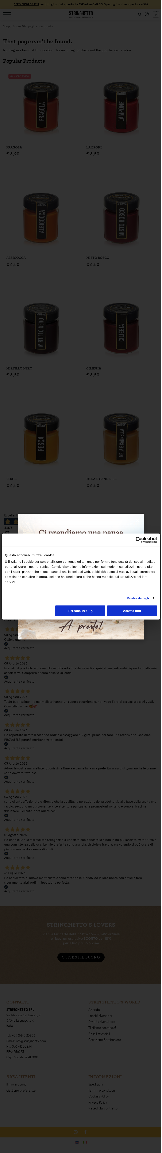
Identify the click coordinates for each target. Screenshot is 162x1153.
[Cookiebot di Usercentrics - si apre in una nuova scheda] (138, 540)
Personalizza (77, 611)
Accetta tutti (132, 611)
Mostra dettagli (138, 598)
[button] (137, 520)
